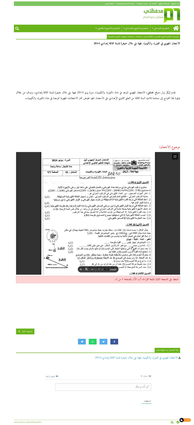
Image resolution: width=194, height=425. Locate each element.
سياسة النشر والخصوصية (125, 3)
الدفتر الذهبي (109, 3)
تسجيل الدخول (50, 376)
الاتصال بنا (153, 3)
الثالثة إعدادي (148, 36)
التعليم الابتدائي (161, 28)
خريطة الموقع (164, 3)
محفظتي (153, 15)
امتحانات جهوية (127, 36)
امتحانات (138, 36)
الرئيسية (176, 36)
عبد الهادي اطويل (19, 422)
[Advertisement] (98, 69)
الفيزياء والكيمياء (114, 36)
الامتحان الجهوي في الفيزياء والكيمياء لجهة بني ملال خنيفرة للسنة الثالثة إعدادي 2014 (136, 357)
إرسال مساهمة (142, 3)
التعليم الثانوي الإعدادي (136, 28)
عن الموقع (175, 3)
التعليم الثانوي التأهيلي (108, 28)
